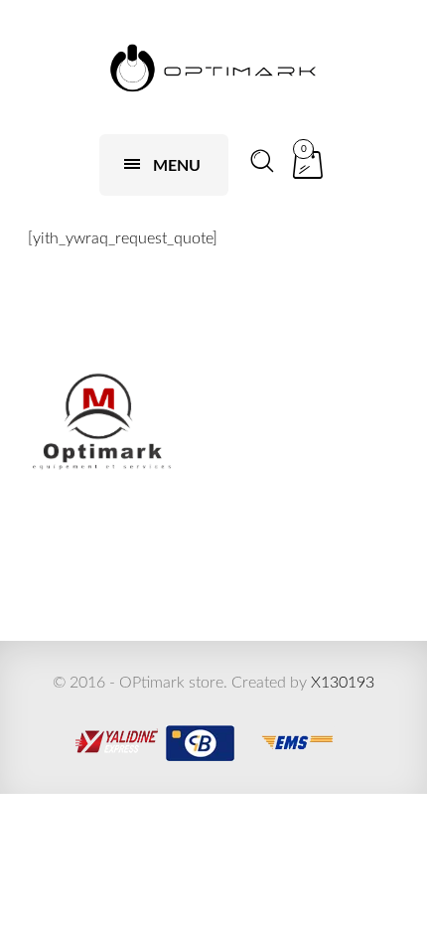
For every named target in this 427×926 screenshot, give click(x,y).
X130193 (342, 683)
